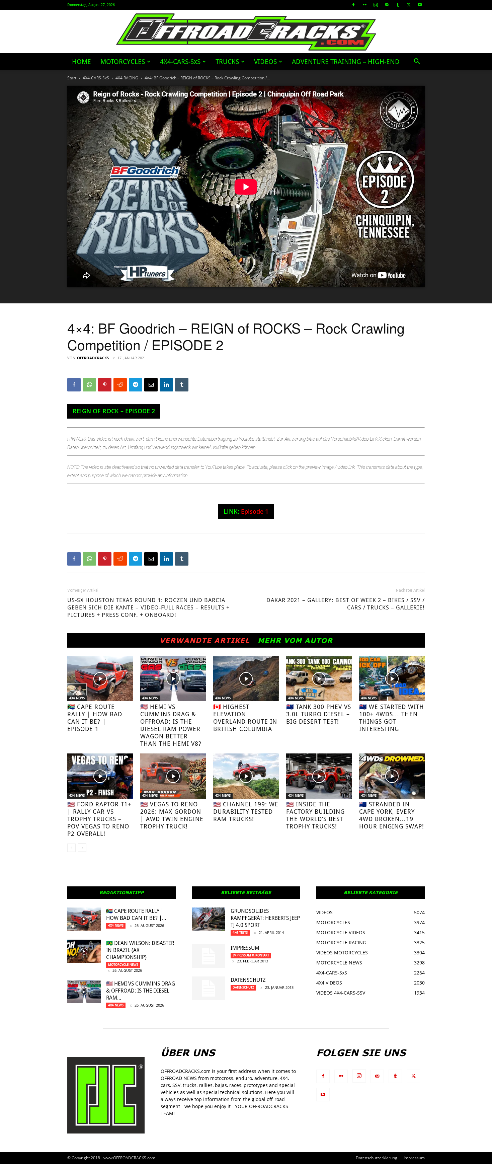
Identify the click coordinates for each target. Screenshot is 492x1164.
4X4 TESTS (240, 932)
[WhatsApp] (89, 384)
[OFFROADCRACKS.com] (246, 32)
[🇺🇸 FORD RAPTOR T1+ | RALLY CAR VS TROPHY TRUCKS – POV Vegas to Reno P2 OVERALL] (100, 776)
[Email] (151, 384)
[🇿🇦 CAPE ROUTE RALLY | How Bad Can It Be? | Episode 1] (100, 679)
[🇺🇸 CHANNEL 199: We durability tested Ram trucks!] (246, 776)
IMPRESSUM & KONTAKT (251, 955)
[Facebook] (353, 4)
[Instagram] (376, 4)
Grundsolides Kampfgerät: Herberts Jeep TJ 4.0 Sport (265, 918)
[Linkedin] (166, 384)
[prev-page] (71, 848)
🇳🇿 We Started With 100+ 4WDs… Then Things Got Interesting (391, 717)
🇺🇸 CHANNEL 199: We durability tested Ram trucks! (245, 811)
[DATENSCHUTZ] (208, 988)
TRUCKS (227, 62)
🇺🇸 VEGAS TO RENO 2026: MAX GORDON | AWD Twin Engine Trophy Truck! (171, 815)
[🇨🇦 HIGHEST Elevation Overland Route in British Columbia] (246, 679)
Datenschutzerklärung (376, 1158)
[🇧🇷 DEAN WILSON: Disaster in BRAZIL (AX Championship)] (84, 951)
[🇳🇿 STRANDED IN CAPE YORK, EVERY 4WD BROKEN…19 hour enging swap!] (392, 776)
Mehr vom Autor (295, 640)
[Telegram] (135, 384)
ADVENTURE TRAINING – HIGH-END (346, 62)
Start (71, 78)
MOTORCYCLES (122, 62)
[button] (417, 62)
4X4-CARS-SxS (180, 62)
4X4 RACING (126, 78)
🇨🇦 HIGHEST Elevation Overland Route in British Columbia (245, 717)
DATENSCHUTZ (248, 980)
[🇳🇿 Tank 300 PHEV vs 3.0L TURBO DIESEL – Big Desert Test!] (319, 679)
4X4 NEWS (77, 698)
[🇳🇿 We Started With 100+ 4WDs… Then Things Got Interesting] (392, 679)
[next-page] (82, 848)
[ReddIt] (120, 384)
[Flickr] (364, 4)
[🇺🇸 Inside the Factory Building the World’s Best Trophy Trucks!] (319, 776)
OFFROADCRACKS (93, 357)
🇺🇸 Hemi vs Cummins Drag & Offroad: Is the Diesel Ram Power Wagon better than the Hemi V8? (170, 725)
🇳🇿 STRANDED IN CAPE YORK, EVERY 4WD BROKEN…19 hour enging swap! (391, 815)
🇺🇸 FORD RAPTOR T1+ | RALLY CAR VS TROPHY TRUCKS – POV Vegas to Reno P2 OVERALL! (99, 819)
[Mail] (387, 4)
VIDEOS (265, 62)
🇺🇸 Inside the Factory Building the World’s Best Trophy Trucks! (315, 815)
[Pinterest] (104, 384)
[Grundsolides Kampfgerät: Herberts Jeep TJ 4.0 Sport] (208, 919)
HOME (81, 62)
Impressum (245, 948)
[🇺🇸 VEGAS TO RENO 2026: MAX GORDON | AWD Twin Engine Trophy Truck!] (173, 776)
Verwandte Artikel (205, 640)
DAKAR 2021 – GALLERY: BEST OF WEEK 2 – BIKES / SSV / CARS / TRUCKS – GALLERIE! (345, 604)
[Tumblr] (398, 4)
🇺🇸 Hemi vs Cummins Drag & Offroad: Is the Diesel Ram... (140, 990)
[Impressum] (208, 956)
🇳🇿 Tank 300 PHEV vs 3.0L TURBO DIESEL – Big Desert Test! (318, 714)
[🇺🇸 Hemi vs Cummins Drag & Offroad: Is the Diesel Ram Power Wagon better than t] (173, 679)
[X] (409, 4)
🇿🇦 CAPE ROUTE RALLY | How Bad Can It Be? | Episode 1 (94, 717)
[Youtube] (420, 4)
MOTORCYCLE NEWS (123, 964)
